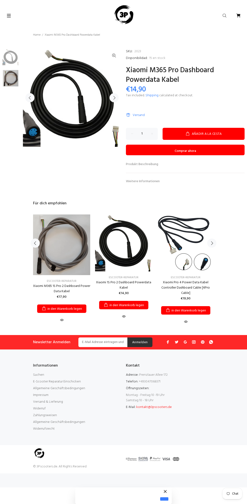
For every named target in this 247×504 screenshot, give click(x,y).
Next (114, 97)
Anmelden (140, 342)
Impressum (40, 395)
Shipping (151, 95)
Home (37, 34)
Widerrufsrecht (44, 429)
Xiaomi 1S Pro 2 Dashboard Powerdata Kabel (123, 285)
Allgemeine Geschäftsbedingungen (59, 388)
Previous (29, 97)
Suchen (38, 375)
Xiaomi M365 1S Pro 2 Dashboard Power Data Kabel (61, 288)
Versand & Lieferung (48, 402)
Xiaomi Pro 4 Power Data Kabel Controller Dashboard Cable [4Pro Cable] (185, 288)
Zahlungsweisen (45, 415)
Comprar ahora (185, 151)
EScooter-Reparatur (61, 281)
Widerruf (39, 408)
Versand (139, 115)
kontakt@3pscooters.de (154, 407)
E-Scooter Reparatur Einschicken (57, 381)
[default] (164, 499)
